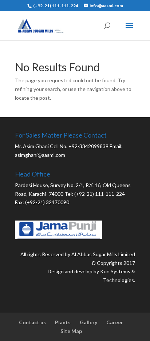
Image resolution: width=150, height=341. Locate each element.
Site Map (71, 331)
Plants (63, 322)
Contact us (32, 322)
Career (114, 322)
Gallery (88, 322)
